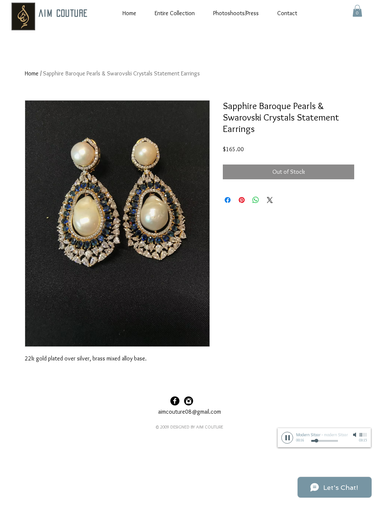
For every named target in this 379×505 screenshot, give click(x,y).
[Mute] (355, 434)
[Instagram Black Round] (188, 401)
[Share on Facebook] (227, 200)
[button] (357, 11)
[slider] (363, 435)
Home (31, 73)
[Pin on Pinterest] (241, 200)
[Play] (287, 437)
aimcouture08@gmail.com (189, 411)
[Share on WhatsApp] (255, 200)
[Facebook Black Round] (175, 401)
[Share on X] (269, 200)
